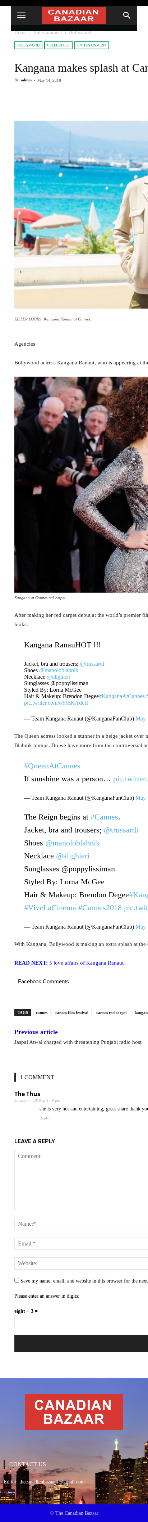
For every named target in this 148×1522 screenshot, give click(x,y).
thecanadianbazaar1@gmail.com (52, 1482)
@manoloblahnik (58, 670)
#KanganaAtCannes (122, 696)
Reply (44, 1118)
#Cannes (104, 816)
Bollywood (80, 32)
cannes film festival (71, 1012)
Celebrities (58, 45)
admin (26, 80)
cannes (41, 1012)
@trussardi (92, 664)
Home (20, 32)
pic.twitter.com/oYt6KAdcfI (56, 703)
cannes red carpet (111, 1012)
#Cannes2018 (100, 907)
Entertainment (47, 32)
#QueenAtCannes (52, 765)
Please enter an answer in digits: (46, 1296)
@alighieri (58, 677)
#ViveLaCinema (50, 907)
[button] (127, 15)
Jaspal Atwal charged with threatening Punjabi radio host (78, 1042)
